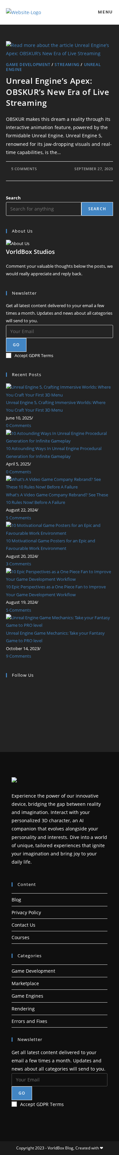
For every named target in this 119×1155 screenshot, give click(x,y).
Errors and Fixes (29, 1021)
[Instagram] (7, 703)
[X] (7, 688)
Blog (16, 899)
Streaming (67, 64)
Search (13, 198)
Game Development (28, 64)
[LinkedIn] (7, 710)
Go (16, 345)
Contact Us (23, 925)
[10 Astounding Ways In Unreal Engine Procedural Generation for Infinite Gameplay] (59, 437)
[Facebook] (7, 695)
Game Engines (27, 996)
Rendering (23, 1009)
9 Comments (18, 656)
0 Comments (18, 425)
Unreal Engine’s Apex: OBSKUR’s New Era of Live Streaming (57, 91)
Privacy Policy (26, 912)
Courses (20, 937)
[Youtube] (7, 718)
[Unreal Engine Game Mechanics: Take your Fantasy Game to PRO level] (59, 621)
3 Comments (18, 564)
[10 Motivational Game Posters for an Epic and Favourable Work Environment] (59, 529)
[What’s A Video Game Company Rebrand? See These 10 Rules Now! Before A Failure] (59, 483)
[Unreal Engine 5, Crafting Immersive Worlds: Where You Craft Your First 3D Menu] (59, 391)
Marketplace (25, 983)
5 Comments (24, 168)
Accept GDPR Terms (34, 355)
